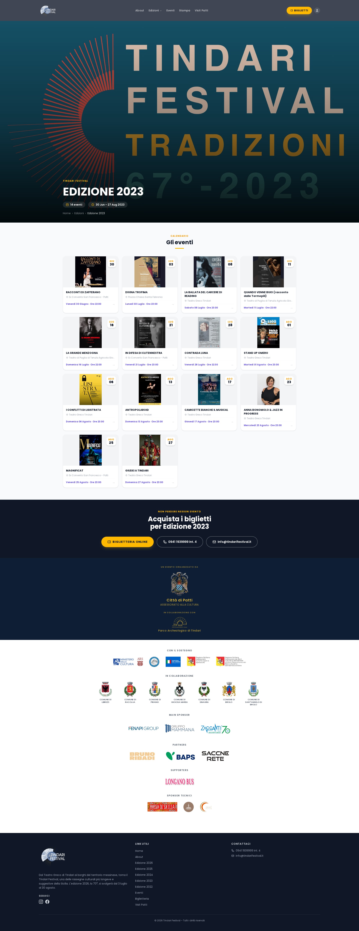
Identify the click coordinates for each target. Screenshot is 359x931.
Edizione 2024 (144, 875)
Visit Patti (201, 10)
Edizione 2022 (144, 887)
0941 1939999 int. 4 (182, 542)
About (139, 10)
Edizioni (154, 10)
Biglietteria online (130, 542)
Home (67, 213)
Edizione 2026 (144, 863)
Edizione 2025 (144, 869)
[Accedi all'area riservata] (317, 10)
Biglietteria (142, 899)
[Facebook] (47, 902)
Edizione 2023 (144, 881)
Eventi (170, 10)
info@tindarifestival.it (234, 542)
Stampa (184, 10)
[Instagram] (41, 902)
